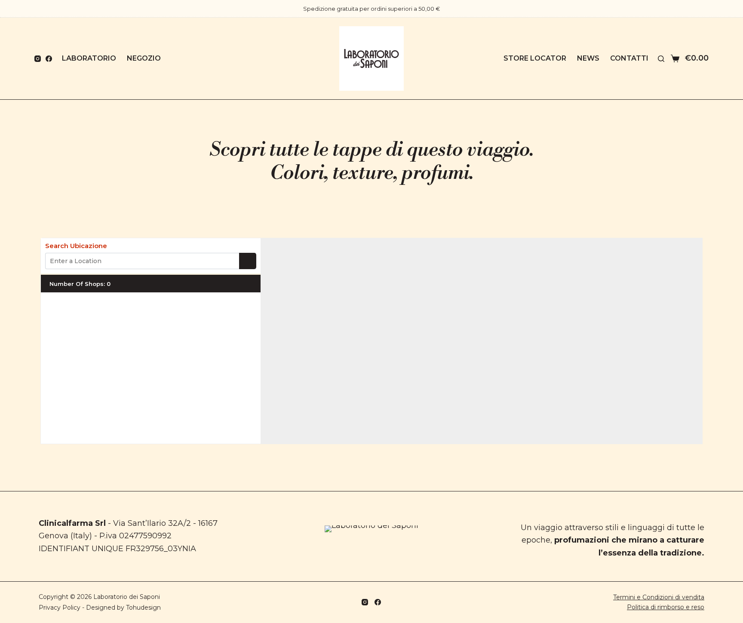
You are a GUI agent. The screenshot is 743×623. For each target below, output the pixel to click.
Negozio (144, 58)
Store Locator (535, 58)
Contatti (629, 58)
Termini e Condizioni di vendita (658, 597)
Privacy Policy (59, 607)
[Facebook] (49, 58)
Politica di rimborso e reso (665, 607)
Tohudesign (143, 607)
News (588, 58)
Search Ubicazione (76, 245)
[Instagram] (37, 58)
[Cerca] (661, 58)
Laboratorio (89, 58)
